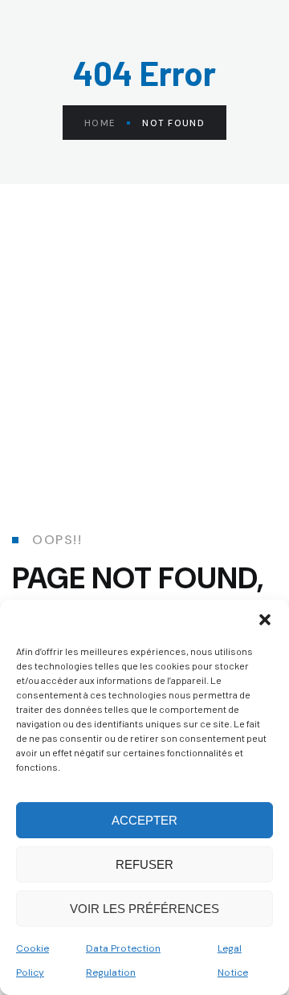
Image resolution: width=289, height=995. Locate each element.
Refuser (144, 864)
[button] (265, 620)
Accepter (144, 820)
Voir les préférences (144, 908)
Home (99, 123)
